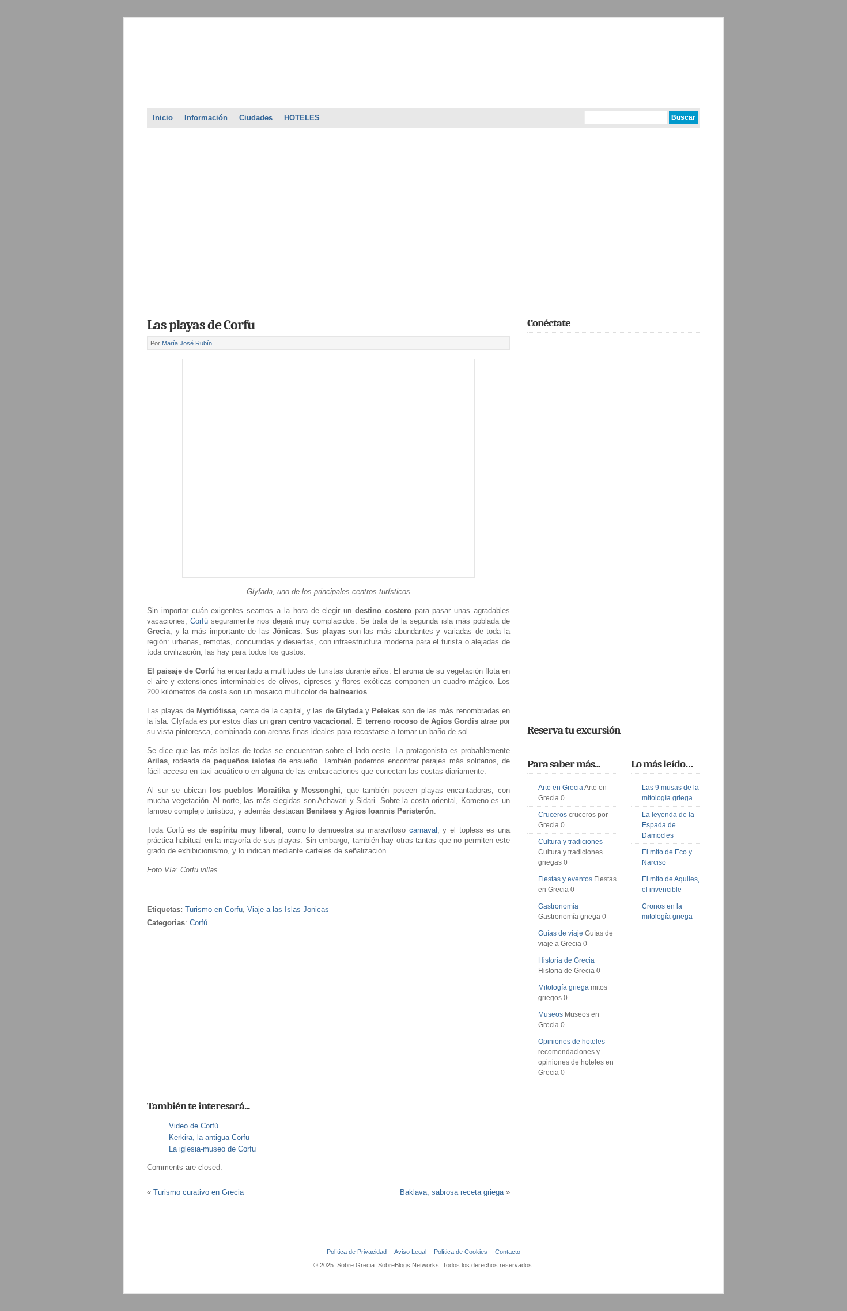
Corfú (200, 621)
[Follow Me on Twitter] (534, 348)
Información (206, 117)
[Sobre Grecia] (423, 94)
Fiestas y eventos (565, 879)
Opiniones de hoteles (571, 1042)
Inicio (163, 117)
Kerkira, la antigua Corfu (209, 1137)
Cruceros (552, 815)
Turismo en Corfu (214, 909)
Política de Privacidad (357, 1251)
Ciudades (256, 117)
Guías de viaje (560, 933)
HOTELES (302, 117)
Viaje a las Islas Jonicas (288, 909)
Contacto (507, 1251)
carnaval (423, 830)
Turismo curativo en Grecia (198, 1192)
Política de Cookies (460, 1251)
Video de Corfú (193, 1126)
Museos (550, 1014)
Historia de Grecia (566, 960)
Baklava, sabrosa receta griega (452, 1192)
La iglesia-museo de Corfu (212, 1149)
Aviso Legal (410, 1251)
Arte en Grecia (560, 788)
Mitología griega (563, 987)
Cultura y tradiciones (570, 842)
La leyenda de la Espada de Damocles (668, 825)
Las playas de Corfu (201, 325)
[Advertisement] (423, 218)
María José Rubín (187, 343)
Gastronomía (558, 906)
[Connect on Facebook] (551, 348)
